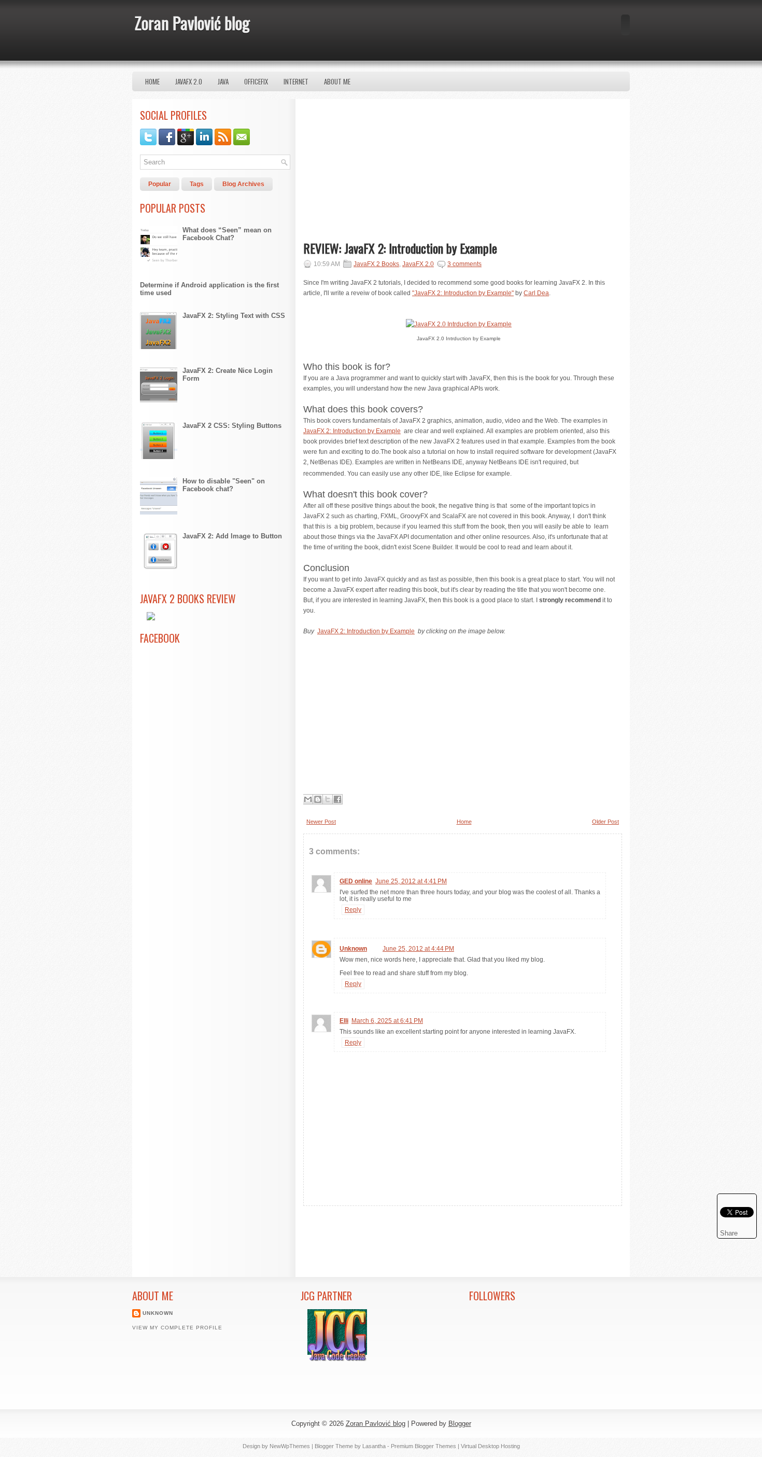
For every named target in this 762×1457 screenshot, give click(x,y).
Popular (159, 184)
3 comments (464, 264)
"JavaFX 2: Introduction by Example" (463, 293)
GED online (356, 881)
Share (729, 1233)
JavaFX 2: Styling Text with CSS (233, 316)
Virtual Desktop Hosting (490, 1446)
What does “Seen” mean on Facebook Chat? (227, 234)
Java (223, 81)
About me (337, 81)
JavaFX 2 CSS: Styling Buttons (231, 425)
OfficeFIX (256, 81)
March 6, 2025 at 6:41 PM (387, 1020)
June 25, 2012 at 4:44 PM (418, 948)
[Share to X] (327, 799)
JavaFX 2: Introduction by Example (352, 431)
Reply (353, 909)
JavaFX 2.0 (188, 81)
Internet (296, 81)
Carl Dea (536, 293)
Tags (197, 184)
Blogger (459, 1423)
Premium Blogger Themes (423, 1446)
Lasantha (374, 1446)
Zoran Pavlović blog (192, 22)
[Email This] (308, 799)
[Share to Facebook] (337, 799)
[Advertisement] (381, 172)
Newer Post (321, 821)
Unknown (353, 948)
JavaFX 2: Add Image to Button (232, 536)
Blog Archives (243, 184)
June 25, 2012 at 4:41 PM (411, 881)
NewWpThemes (290, 1446)
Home (152, 81)
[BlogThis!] (318, 799)
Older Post (605, 821)
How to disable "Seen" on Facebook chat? (223, 485)
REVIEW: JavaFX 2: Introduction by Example (400, 248)
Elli (344, 1020)
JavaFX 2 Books (376, 264)
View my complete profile (177, 1327)
